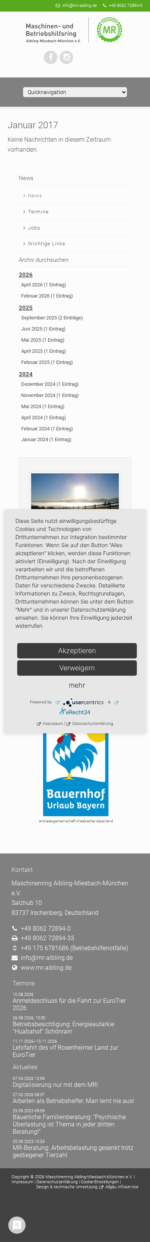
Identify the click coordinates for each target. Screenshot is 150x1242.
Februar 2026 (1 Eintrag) (47, 296)
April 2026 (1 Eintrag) (43, 285)
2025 (26, 307)
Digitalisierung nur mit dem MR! (55, 1084)
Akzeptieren (77, 651)
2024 (26, 374)
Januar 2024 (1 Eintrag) (46, 439)
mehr (77, 685)
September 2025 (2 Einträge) (52, 318)
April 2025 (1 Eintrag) (43, 351)
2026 (26, 274)
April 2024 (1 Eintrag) (43, 417)
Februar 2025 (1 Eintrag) (47, 362)
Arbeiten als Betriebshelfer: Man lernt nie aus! (73, 1101)
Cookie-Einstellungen (100, 1181)
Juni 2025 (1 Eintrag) (43, 329)
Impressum (22, 1181)
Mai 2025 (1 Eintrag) (43, 340)
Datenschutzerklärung (57, 1181)
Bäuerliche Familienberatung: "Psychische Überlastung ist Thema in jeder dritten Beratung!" (69, 1124)
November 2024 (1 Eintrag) (50, 395)
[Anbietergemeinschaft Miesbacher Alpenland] (75, 769)
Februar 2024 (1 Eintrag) (47, 429)
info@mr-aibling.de (79, 5)
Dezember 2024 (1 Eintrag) (50, 384)
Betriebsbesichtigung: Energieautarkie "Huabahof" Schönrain (63, 1027)
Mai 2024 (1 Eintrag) (43, 406)
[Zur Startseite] (75, 30)
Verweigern (77, 668)
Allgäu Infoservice (121, 1186)
